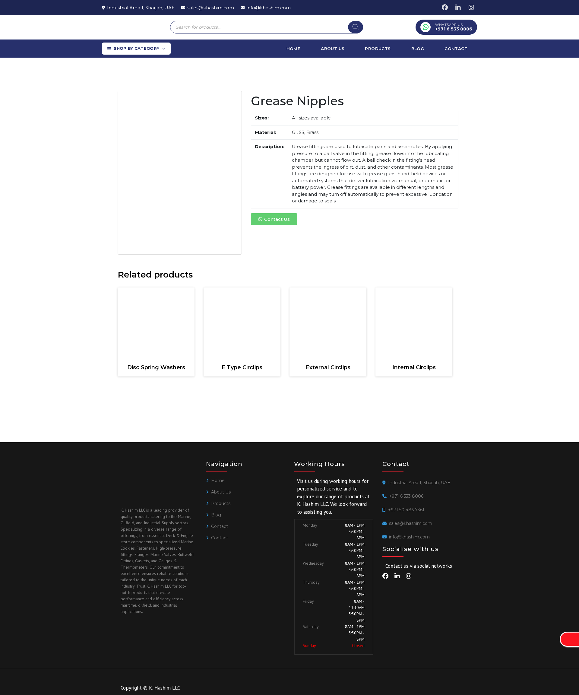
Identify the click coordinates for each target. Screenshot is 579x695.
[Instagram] (471, 7)
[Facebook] (445, 7)
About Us (221, 492)
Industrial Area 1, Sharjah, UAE (419, 482)
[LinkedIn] (458, 7)
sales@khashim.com (410, 523)
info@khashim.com (409, 537)
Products (378, 48)
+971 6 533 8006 (406, 496)
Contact (456, 48)
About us (332, 48)
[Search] (355, 27)
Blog (417, 48)
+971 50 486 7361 (406, 510)
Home (293, 48)
